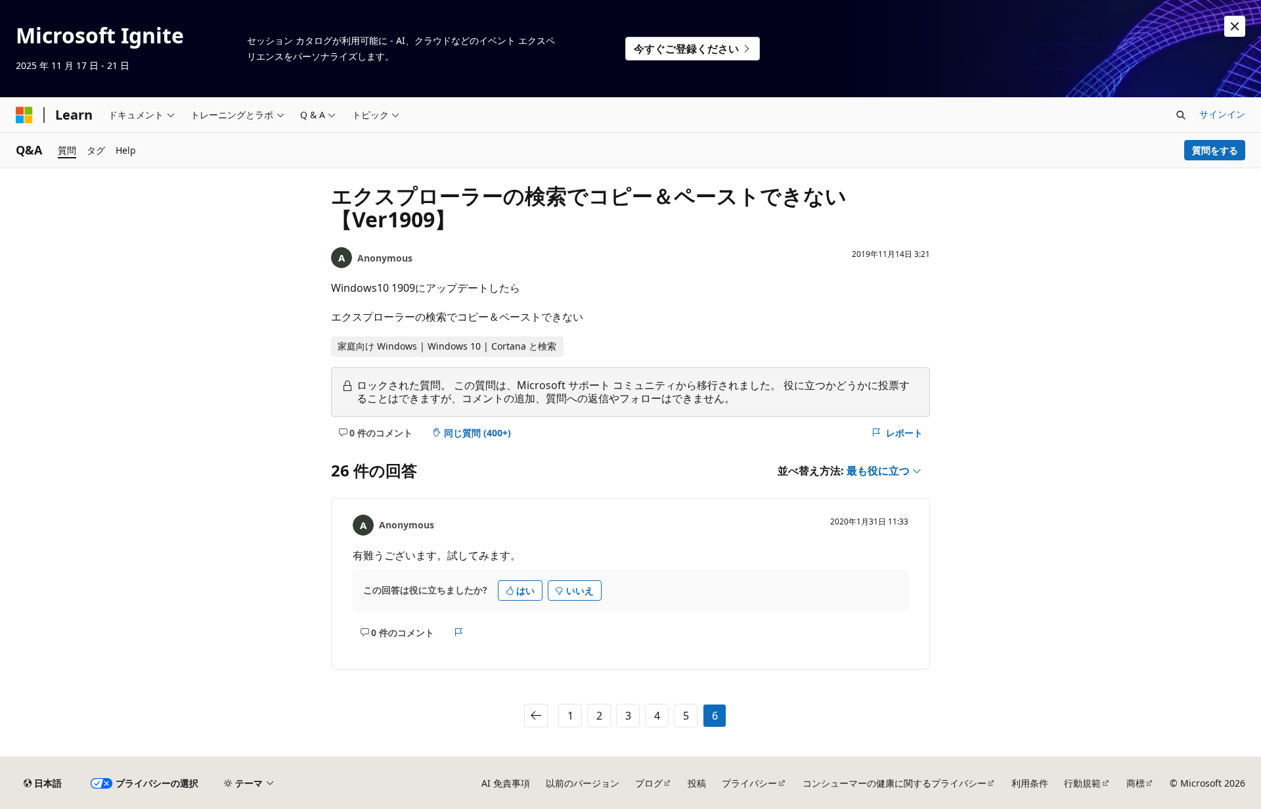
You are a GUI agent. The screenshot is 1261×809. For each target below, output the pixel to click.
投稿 (697, 783)
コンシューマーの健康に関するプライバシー (894, 783)
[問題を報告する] (458, 632)
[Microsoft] (24, 115)
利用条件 (1029, 783)
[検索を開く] (1181, 115)
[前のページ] (536, 716)
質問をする (1215, 150)
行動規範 (1082, 783)
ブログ (649, 783)
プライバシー (749, 783)
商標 (1135, 783)
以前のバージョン (582, 783)
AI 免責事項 (505, 783)
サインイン (1222, 114)
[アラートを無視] (1234, 26)
